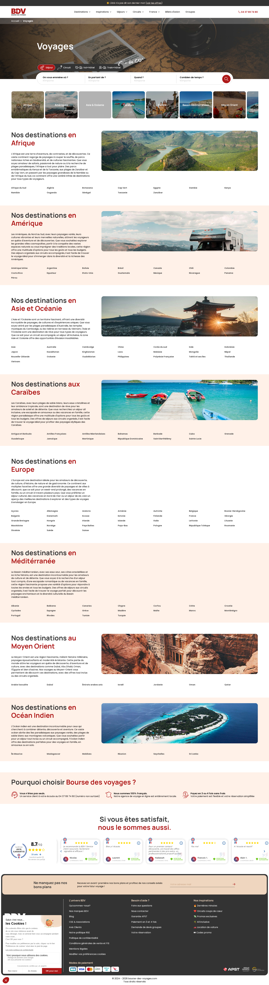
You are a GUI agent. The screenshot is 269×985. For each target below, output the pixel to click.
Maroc (192, 610)
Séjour (49, 67)
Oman (192, 684)
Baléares (51, 605)
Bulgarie (15, 515)
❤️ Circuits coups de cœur (208, 911)
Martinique (88, 438)
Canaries (87, 605)
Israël (121, 684)
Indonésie (229, 347)
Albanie (15, 605)
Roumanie (229, 525)
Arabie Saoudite (19, 684)
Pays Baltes (88, 525)
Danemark (52, 515)
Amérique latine (19, 268)
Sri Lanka (193, 753)
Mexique (157, 273)
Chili (191, 268)
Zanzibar (158, 192)
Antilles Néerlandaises (93, 433)
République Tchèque (199, 525)
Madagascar (53, 753)
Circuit (67, 67)
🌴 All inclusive (201, 922)
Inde (191, 347)
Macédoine (17, 525)
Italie (156, 520)
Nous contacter (140, 911)
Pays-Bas (123, 525)
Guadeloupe (17, 438)
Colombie (229, 268)
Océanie (51, 356)
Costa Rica (17, 273)
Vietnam (15, 361)
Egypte (157, 187)
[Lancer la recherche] (226, 79)
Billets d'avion (172, 11)
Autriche (157, 511)
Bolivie (85, 268)
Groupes (190, 11)
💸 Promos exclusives (205, 916)
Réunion (122, 753)
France (192, 515)
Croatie (228, 605)
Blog (71, 916)
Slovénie (15, 530)
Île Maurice (16, 753)
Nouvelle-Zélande (20, 356)
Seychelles (158, 753)
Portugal (15, 615)
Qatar (227, 684)
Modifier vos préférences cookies (87, 954)
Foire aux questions (141, 905)
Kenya (227, 187)
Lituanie (228, 520)
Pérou (14, 277)
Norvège (51, 525)
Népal (227, 351)
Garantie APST (139, 916)
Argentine (52, 268)
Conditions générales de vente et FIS (89, 943)
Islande (121, 520)
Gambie (193, 187)
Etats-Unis (87, 273)
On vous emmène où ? (55, 77)
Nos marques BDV (79, 911)
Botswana (87, 187)
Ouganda (52, 192)
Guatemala (124, 273)
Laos (120, 351)
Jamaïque (52, 438)
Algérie (50, 187)
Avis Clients (75, 927)
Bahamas (123, 433)
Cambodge (88, 347)
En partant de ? (97, 77)
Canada (157, 268)
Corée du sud (160, 347)
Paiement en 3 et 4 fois (143, 922)
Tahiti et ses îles (197, 356)
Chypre (121, 605)
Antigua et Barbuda (21, 433)
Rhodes (51, 615)
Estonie (121, 515)
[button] (64, 79)
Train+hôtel (113, 67)
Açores (14, 511)
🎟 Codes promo (203, 932)
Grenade (229, 433)
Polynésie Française (163, 356)
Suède (50, 530)
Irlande (86, 520)
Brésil (120, 268)
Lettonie (193, 520)
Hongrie (51, 520)
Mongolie (194, 351)
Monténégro (230, 610)
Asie (13, 347)
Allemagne (52, 511)
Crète (192, 605)
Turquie (122, 615)
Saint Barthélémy (162, 438)
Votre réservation (141, 932)
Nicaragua (194, 273)
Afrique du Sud (18, 187)
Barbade (157, 433)
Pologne (157, 525)
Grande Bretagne (20, 520)
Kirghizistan (88, 351)
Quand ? (139, 77)
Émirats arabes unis (92, 684)
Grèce (85, 610)
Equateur (51, 273)
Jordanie (158, 684)
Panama (228, 273)
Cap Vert (122, 187)
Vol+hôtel (89, 67)
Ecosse (85, 515)
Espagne (51, 610)
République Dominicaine (130, 438)
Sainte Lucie (195, 438)
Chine (121, 347)
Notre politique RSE (79, 932)
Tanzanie (122, 192)
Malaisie (157, 351)
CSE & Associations (79, 922)
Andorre (86, 511)
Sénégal (86, 192)
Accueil (15, 21)
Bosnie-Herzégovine (234, 511)
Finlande (157, 515)
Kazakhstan (53, 351)
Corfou (157, 605)
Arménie (122, 511)
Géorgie (228, 515)
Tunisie (86, 615)
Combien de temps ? (192, 77)
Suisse (85, 530)
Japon (14, 351)
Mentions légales (78, 948)
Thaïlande (229, 356)
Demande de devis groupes (146, 927)
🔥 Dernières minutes (205, 905)
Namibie (15, 192)
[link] (242, 12)
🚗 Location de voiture (206, 927)
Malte (156, 610)
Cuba (192, 433)
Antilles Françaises (56, 433)
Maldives (86, 753)
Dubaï (50, 684)
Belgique (193, 511)
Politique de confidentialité (83, 938)
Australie (51, 347)
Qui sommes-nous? (79, 905)
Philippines (123, 356)
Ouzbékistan (88, 356)
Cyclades (16, 610)
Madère (122, 610)
